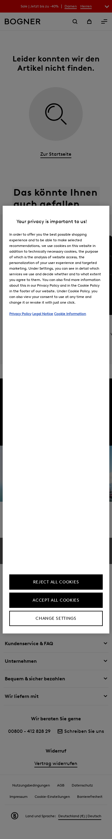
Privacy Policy (20, 313)
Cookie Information (70, 313)
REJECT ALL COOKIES (56, 582)
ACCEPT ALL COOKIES (56, 600)
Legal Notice (42, 313)
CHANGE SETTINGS (56, 618)
